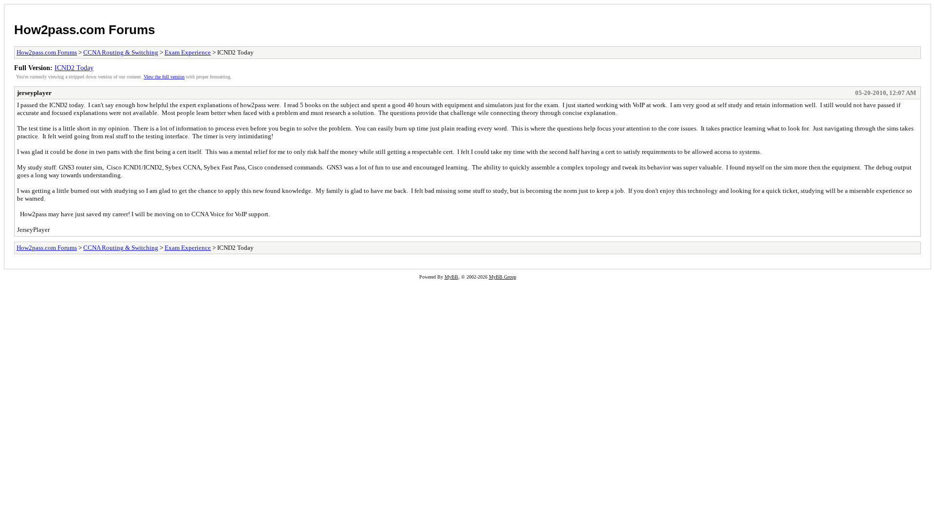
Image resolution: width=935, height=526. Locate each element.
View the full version (164, 76)
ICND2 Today (74, 68)
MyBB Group (502, 277)
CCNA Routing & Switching (120, 52)
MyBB (451, 277)
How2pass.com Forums (84, 29)
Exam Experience (188, 52)
